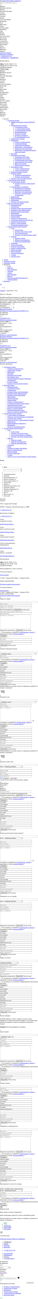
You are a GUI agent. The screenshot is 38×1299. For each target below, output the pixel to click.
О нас (9, 266)
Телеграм (7, 1245)
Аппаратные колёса (13, 388)
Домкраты (14, 243)
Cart (9, 1258)
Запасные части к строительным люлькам (20, 420)
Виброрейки (15, 200)
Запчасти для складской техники (21, 178)
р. (21, 469)
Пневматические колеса (18, 221)
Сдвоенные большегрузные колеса (22, 220)
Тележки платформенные (23, 175)
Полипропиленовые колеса (19, 225)
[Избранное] (8, 1255)
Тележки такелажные (17, 246)
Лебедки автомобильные (22, 241)
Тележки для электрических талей (25, 235)
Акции (6, 259)
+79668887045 (13, 58)
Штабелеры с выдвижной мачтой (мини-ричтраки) (25, 151)
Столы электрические (21, 170)
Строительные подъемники (19, 187)
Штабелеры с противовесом (23, 147)
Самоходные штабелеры (22, 145)
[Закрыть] (1, 1207)
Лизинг (9, 273)
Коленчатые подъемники (23, 190)
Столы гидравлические (22, 168)
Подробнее (3, 1272)
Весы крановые (16, 251)
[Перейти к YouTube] (7, 1229)
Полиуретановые (16, 215)
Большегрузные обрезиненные (20, 210)
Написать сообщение (18, 1239)
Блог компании (12, 269)
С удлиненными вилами (22, 129)
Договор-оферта (12, 279)
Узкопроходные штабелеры (23, 148)
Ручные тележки (16, 173)
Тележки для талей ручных (19, 433)
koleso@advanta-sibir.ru (7, 532)
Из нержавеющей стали (22, 137)
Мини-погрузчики (20, 163)
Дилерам (10, 271)
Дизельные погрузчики (22, 157)
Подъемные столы (17, 167)
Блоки (9, 446)
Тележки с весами (20, 134)
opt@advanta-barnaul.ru (7, 556)
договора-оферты (18, 634)
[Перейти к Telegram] (7, 1226)
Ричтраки (14, 153)
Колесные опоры (9, 385)
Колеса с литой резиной (18, 223)
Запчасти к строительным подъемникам (23, 194)
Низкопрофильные (21, 132)
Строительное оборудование (16, 180)
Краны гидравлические (18, 248)
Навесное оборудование (22, 165)
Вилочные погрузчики (18, 155)
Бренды (9, 276)
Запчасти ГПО (15, 256)
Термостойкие (15, 217)
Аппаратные (15, 207)
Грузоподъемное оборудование (17, 226)
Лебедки (13, 236)
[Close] (0, 464)
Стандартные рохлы (21, 127)
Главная (2, 290)
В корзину (14, 335)
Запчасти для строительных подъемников (20, 417)
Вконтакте (7, 1247)
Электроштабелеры (21, 144)
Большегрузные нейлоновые (20, 212)
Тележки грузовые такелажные (17, 448)
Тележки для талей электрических (22, 437)
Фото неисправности (7, 609)
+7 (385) (6, 56)
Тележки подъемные (21, 135)
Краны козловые (16, 250)
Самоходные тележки (18, 139)
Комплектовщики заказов (19, 172)
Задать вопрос (4, 575)
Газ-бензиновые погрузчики (24, 160)
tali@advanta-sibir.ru (6, 548)
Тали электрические (21, 233)
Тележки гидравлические (15, 368)
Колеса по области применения (17, 412)
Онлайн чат (7, 1242)
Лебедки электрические (22, 240)
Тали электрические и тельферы (21, 435)
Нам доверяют (11, 274)
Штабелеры (14, 140)
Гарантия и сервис (9, 263)
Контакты (7, 281)
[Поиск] (0, 5)
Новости (10, 268)
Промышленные (16, 205)
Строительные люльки (18, 182)
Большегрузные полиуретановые (21, 208)
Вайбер (6, 1244)
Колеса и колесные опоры (15, 203)
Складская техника (13, 120)
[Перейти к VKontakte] (5, 1224)
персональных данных (27, 632)
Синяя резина (11, 390)
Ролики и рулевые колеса (19, 218)
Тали (12, 228)
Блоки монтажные (17, 245)
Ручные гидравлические (22, 142)
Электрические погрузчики (23, 162)
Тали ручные (19, 230)
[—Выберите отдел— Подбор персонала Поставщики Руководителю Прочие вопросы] (7, 1037)
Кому (2, 766)
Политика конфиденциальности (17, 278)
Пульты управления (17, 253)
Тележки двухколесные (22, 177)
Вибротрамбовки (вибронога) (16, 423)
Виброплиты (15, 197)
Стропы (13, 255)
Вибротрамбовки (16, 198)
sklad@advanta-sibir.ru (6, 524)
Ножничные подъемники (23, 188)
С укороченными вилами (23, 130)
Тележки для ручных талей (23, 231)
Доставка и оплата (9, 261)
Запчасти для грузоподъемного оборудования (21, 456)
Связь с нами (4, 69)
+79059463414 (4, 58)
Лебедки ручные (20, 238)
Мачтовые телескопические (23, 192)
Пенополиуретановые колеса (16, 407)
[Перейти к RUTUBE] (7, 1227)
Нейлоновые (15, 213)
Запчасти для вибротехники (20, 202)
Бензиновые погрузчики (22, 158)
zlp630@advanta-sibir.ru (7, 540)
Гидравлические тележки (19, 125)
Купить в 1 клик (5, 335)
